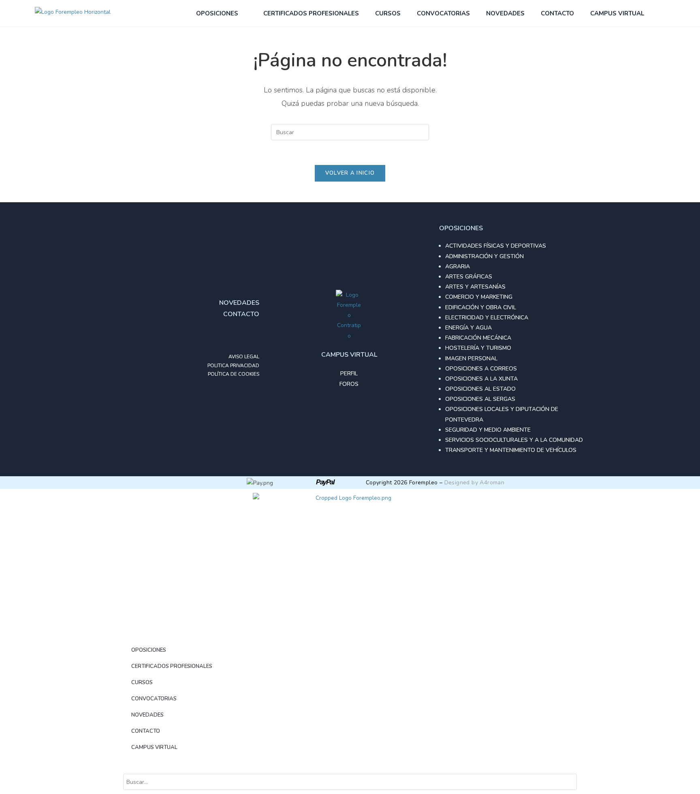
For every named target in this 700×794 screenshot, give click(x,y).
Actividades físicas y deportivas (495, 246)
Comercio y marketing (478, 297)
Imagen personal (471, 358)
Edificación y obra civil (480, 307)
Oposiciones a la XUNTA (481, 379)
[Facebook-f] (219, 336)
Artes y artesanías (475, 287)
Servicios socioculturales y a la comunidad (514, 440)
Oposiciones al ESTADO (480, 389)
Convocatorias (443, 13)
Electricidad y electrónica (486, 317)
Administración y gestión (484, 256)
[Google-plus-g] (235, 336)
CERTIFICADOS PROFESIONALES (311, 13)
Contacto (557, 13)
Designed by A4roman (474, 482)
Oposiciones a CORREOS (481, 368)
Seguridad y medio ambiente (488, 430)
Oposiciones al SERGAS (480, 399)
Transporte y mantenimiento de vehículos (510, 450)
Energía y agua (468, 328)
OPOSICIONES (217, 13)
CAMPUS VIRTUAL (617, 13)
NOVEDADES (505, 13)
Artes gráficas (468, 276)
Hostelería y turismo (478, 348)
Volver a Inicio (350, 173)
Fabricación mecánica (478, 338)
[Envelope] (251, 336)
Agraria (457, 266)
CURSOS (388, 13)
